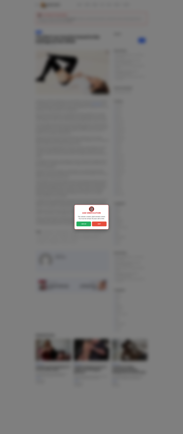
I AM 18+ (83, 224)
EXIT (99, 224)
